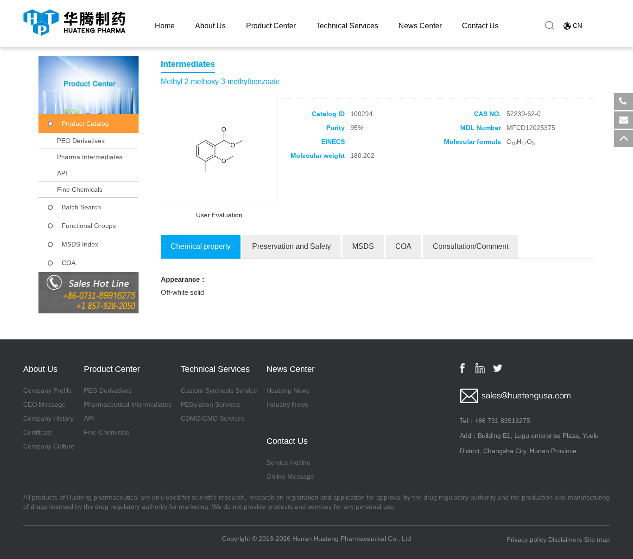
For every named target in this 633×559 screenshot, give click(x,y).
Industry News (287, 404)
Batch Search (81, 207)
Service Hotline (288, 462)
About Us (210, 26)
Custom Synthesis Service (219, 390)
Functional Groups (89, 225)
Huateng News (288, 390)
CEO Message (44, 404)
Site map (597, 539)
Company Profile (47, 390)
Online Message (290, 476)
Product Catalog (85, 123)
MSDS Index (80, 244)
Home (165, 26)
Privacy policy (526, 539)
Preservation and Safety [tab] (291, 246)
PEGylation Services (210, 404)
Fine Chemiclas (106, 432)
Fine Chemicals (79, 189)
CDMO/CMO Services (213, 418)
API (62, 173)
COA (69, 262)
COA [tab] (403, 246)
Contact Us (480, 26)
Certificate (38, 432)
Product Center (271, 26)
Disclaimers (565, 539)
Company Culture (49, 446)
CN (577, 25)
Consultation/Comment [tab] (470, 246)
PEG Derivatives (81, 140)
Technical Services (347, 26)
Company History (48, 418)
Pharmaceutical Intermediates (127, 404)
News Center (420, 26)
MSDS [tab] (363, 246)
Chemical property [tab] (201, 246)
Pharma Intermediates (89, 157)
